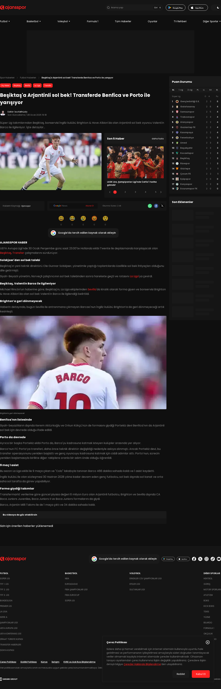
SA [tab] (210, 90)
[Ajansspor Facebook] (194, 559)
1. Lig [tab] (181, 90)
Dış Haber (5, 85)
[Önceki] (109, 192)
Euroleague (71, 584)
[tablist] (195, 90)
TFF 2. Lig (4, 589)
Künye (44, 661)
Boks (206, 600)
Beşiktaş (17, 85)
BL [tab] (217, 90)
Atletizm (208, 595)
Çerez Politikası (8, 661)
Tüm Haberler (123, 21)
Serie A (3, 617)
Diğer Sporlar (210, 21)
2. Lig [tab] (190, 90)
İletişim (55, 661)
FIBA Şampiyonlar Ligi (76, 589)
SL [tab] (173, 90)
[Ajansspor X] (200, 559)
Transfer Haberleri (10, 644)
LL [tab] (204, 90)
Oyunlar (152, 21)
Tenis (206, 611)
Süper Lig (5, 578)
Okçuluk (208, 633)
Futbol (3, 21)
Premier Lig (6, 606)
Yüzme (207, 617)
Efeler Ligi (134, 584)
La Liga (37, 85)
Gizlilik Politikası (28, 661)
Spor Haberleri (7, 77)
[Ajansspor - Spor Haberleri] (13, 8)
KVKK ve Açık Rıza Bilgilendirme (79, 661)
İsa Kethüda (21, 111)
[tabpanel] (195, 142)
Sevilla (27, 85)
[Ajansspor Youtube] (219, 559)
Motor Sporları (212, 589)
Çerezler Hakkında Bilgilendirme (142, 664)
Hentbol (208, 578)
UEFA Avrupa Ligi (8, 628)
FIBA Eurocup (72, 595)
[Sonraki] (161, 192)
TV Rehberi (180, 21)
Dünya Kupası (7, 650)
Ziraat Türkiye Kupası (11, 639)
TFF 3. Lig (4, 595)
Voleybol (62, 21)
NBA (67, 578)
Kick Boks (209, 606)
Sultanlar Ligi (137, 589)
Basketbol (32, 21)
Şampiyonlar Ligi (9, 622)
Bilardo (208, 622)
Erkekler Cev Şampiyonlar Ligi (145, 578)
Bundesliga (6, 600)
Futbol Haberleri (28, 77)
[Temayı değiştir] (216, 7)
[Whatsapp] (150, 206)
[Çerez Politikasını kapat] (208, 642)
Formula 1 (92, 21)
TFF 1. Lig (4, 584)
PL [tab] (198, 90)
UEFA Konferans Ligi (10, 633)
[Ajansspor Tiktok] (213, 559)
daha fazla (158, 138)
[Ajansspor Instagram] (206, 559)
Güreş (207, 584)
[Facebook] (156, 206)
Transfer (47, 85)
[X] (162, 206)
